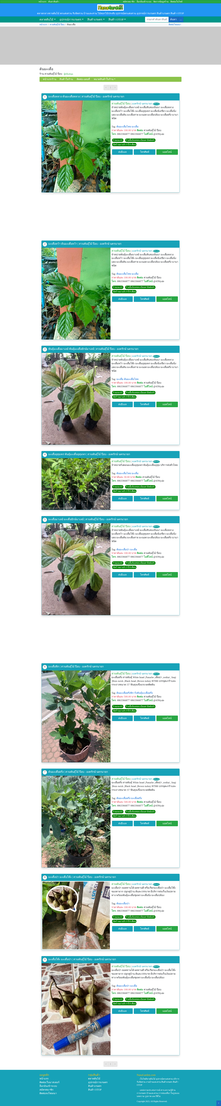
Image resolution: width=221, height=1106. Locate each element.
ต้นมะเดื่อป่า (123, 549)
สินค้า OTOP (116, 19)
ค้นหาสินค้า (53, 2)
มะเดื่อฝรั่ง (136, 798)
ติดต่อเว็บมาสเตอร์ (49, 1082)
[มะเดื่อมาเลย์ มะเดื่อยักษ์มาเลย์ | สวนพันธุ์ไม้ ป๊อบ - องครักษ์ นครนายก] (76, 569)
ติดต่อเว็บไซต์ (176, 2)
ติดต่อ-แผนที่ (83, 79)
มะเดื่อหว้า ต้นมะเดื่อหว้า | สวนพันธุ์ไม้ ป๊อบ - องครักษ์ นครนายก (84, 243)
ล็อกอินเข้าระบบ (144, 2)
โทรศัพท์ (144, 152)
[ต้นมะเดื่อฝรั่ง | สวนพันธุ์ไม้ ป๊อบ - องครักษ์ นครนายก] (76, 822)
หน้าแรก (42, 2)
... (181, 19)
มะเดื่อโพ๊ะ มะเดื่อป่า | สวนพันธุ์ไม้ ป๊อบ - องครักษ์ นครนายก (82, 959)
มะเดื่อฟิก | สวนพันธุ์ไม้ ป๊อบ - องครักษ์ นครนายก (76, 666)
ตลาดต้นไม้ (46, 19)
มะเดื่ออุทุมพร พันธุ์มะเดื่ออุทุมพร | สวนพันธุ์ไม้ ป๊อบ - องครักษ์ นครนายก (89, 454)
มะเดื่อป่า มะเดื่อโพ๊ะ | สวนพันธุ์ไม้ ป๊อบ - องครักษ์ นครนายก (82, 876)
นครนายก (147, 103)
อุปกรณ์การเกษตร (70, 19)
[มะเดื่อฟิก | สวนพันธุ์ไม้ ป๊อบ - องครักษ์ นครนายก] (76, 716)
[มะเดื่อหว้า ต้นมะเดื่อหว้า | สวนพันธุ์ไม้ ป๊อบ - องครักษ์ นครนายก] (76, 294)
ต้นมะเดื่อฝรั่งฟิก (125, 693)
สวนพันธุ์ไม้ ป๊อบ (57, 24)
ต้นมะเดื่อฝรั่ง (123, 798)
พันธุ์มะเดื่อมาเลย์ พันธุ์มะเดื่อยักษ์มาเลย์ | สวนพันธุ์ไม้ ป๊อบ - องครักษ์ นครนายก (93, 348)
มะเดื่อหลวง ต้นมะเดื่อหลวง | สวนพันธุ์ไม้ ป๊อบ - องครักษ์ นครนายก (86, 96)
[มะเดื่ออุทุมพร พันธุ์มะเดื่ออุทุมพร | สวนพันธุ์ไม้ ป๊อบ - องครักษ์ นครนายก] (76, 484)
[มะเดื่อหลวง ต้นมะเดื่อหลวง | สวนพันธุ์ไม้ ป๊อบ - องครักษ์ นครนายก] (76, 146)
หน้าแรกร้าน (49, 79)
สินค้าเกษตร (94, 19)
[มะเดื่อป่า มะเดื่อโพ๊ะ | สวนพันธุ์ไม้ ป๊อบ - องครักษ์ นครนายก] (76, 915)
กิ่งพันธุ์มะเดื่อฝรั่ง (143, 693)
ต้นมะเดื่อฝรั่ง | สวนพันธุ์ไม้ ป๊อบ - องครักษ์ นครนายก (78, 771)
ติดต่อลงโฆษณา (48, 1093)
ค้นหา (173, 19)
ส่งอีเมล (122, 152)
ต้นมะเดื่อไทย (124, 126)
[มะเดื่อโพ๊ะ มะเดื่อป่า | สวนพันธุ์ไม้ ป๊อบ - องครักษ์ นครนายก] (76, 1009)
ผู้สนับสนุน (156, 104)
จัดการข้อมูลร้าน (160, 2)
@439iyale (158, 134)
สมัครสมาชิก (129, 2)
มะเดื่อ (135, 126)
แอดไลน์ (167, 152)
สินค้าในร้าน (66, 79)
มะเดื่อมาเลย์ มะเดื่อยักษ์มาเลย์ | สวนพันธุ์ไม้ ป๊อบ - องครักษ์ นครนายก (88, 519)
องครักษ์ (136, 103)
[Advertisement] (110, 46)
